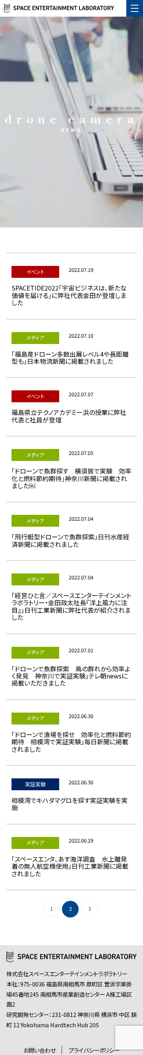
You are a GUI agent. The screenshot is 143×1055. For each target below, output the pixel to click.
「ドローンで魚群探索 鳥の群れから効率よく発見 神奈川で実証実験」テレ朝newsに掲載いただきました (71, 676)
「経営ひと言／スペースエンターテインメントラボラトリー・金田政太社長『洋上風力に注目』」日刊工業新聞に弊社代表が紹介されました (71, 606)
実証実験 (35, 784)
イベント (35, 271)
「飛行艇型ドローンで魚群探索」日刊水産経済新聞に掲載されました (70, 540)
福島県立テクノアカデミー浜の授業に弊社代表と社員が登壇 (69, 415)
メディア (35, 337)
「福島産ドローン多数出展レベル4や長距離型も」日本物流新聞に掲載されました (70, 357)
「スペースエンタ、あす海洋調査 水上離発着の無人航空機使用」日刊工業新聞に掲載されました (70, 866)
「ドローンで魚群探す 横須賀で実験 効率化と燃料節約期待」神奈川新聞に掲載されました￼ (71, 478)
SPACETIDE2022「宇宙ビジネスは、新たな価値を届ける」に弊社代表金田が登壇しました (69, 295)
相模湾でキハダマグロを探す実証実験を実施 (70, 803)
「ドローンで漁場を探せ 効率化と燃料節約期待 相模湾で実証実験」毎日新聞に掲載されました (71, 742)
